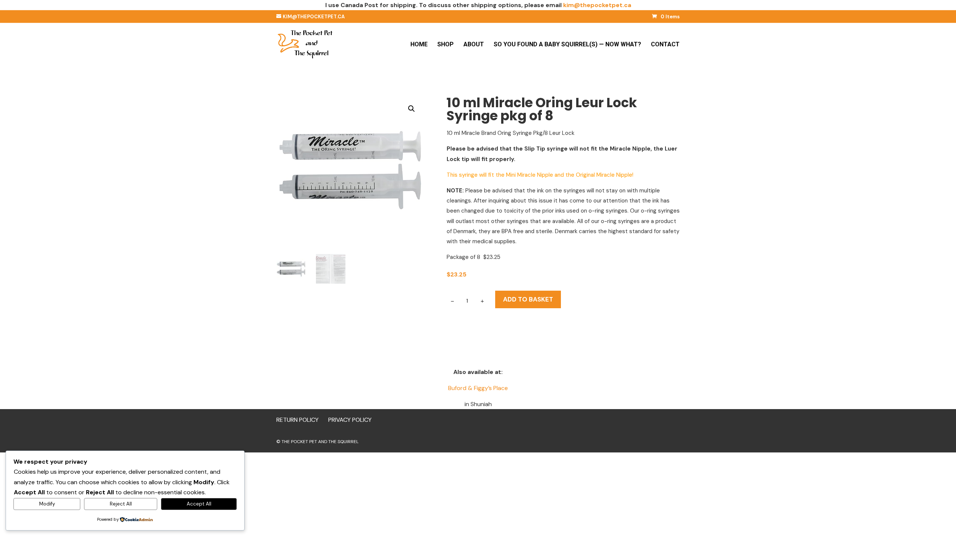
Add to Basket (528, 299)
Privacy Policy (350, 420)
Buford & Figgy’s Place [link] (478, 388)
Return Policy (297, 420)
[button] (411, 108)
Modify (47, 504)
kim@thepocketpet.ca (597, 5)
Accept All (199, 504)
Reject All (121, 504)
